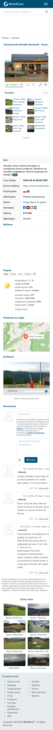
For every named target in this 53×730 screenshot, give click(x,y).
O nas (10, 696)
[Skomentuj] (28, 85)
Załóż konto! (13, 681)
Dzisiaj (13, 274)
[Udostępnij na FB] (24, 208)
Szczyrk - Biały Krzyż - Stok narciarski (40, 119)
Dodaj (32, 459)
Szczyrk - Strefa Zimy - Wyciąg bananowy (19, 101)
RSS (9, 716)
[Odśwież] (34, 274)
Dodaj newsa (13, 692)
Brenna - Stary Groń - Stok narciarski (18, 128)
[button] (40, 85)
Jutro (20, 274)
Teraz (6, 274)
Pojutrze (28, 274)
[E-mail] (35, 208)
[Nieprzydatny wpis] (21, 85)
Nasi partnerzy (39, 692)
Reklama (36, 685)
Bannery (35, 696)
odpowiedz (43, 488)
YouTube (11, 703)
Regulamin (12, 712)
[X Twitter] (28, 208)
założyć (19, 428)
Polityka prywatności (13, 707)
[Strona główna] (14, 4)
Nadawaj (11, 685)
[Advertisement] (26, 146)
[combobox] (26, 12)
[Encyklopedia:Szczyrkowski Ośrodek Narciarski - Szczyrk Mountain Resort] (24, 191)
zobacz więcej (22, 309)
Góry (15, 175)
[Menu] (46, 4)
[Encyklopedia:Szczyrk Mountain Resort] (28, 191)
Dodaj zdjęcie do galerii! (35, 202)
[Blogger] (31, 208)
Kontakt (35, 681)
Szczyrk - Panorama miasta (17, 110)
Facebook (12, 699)
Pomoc (35, 688)
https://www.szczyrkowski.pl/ (37, 186)
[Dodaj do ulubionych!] (33, 85)
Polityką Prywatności (35, 433)
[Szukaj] (46, 12)
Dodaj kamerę (14, 688)
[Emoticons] (19, 460)
